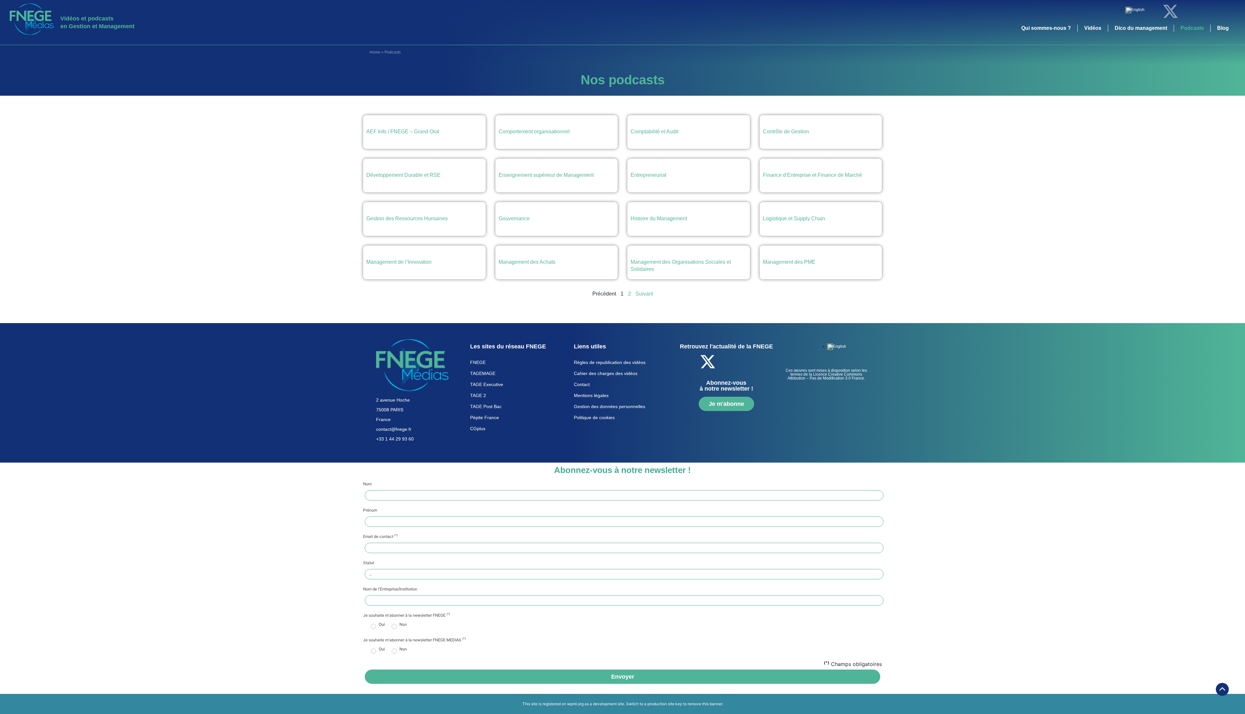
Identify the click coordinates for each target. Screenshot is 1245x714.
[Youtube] (1206, 11)
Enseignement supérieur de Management (546, 175)
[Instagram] (1224, 11)
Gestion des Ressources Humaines (407, 218)
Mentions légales (591, 395)
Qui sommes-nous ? (1046, 28)
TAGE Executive (486, 384)
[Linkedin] (1188, 11)
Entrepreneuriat (648, 175)
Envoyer (622, 676)
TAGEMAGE (482, 373)
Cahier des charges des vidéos (605, 373)
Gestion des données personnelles (609, 406)
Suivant (644, 293)
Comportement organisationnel (534, 131)
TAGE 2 (478, 395)
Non (403, 624)
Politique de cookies (594, 417)
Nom (367, 484)
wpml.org (575, 703)
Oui (382, 624)
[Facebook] (1152, 11)
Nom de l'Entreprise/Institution (390, 589)
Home (375, 52)
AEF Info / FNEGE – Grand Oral (402, 131)
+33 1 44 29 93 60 (395, 439)
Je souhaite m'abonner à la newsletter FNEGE (406, 615)
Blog (1223, 28)
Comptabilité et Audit (654, 131)
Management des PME (789, 262)
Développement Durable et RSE (403, 175)
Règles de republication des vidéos (610, 362)
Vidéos (1092, 28)
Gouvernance (514, 218)
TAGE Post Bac (486, 406)
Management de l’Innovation (399, 262)
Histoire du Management (659, 218)
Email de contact (380, 537)
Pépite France (484, 417)
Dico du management (1141, 28)
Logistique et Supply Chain (794, 218)
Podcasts (1192, 28)
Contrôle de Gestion (786, 131)
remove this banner (705, 703)
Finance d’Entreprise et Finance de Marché (812, 175)
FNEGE (478, 362)
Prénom (370, 510)
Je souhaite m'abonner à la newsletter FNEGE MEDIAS (414, 640)
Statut (368, 563)
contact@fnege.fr (393, 429)
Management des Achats (527, 262)
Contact (582, 384)
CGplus (477, 428)
